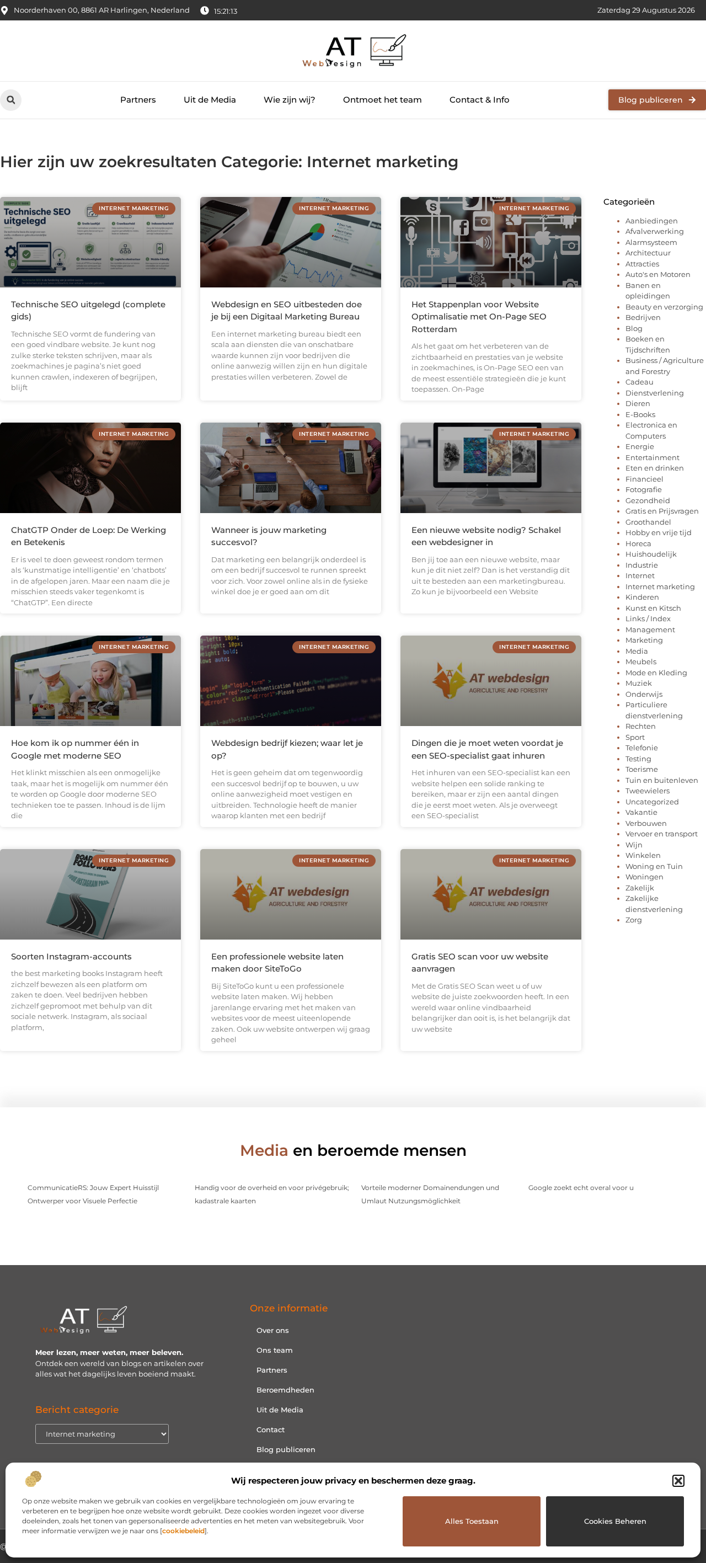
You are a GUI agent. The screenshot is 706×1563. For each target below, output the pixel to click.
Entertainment (652, 457)
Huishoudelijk (651, 554)
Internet (640, 575)
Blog (634, 328)
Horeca (638, 543)
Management (650, 629)
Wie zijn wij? (289, 99)
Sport (635, 737)
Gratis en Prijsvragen (662, 510)
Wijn (634, 844)
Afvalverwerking (654, 231)
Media (636, 651)
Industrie (641, 565)
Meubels (640, 661)
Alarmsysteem (651, 242)
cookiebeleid (183, 1531)
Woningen (644, 876)
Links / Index (648, 618)
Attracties (642, 263)
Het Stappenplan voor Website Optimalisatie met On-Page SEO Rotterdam (479, 316)
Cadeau (639, 381)
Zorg (633, 919)
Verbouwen (646, 823)
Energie (639, 446)
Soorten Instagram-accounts (71, 956)
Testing (638, 758)
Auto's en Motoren (658, 274)
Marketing (644, 640)
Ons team (274, 1350)
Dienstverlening (654, 392)
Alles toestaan (472, 1521)
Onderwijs (643, 694)
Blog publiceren (285, 1449)
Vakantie (641, 812)
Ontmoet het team (382, 99)
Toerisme (641, 769)
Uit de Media (210, 99)
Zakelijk (639, 887)
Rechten (640, 726)
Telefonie (641, 747)
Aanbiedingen (651, 220)
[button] (678, 1480)
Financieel (644, 478)
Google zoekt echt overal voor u (581, 1187)
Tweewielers (647, 790)
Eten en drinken (654, 467)
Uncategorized (652, 801)
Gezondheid (647, 500)
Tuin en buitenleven (661, 780)
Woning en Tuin (654, 866)
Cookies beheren (615, 1521)
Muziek (638, 683)
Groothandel (648, 522)
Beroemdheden (285, 1389)
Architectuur (648, 252)
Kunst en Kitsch (653, 608)
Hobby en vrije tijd (658, 532)
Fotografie (643, 489)
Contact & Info (480, 99)
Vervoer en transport (661, 833)
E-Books (640, 414)
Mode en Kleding (656, 672)
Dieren (637, 403)
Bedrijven (643, 317)
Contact (270, 1429)
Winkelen (643, 855)
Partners (138, 99)
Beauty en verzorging (664, 306)
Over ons (272, 1330)
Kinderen (642, 597)
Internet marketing (660, 586)
